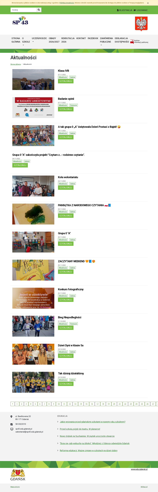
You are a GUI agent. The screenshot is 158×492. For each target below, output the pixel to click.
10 (59, 404)
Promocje (73, 105)
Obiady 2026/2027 (54, 40)
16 (92, 404)
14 (81, 404)
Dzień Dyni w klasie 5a (70, 345)
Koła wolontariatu (68, 177)
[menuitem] (26, 42)
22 (125, 404)
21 (120, 404)
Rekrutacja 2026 (67, 40)
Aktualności (63, 77)
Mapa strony (15, 487)
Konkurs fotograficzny (70, 289)
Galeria (72, 77)
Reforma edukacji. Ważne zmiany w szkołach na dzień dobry (88, 450)
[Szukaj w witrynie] (38, 9)
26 (147, 404)
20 (114, 404)
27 (153, 404)
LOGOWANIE (142, 10)
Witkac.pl (144, 487)
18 (103, 404)
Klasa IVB (63, 70)
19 (109, 404)
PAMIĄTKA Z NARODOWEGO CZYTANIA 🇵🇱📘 (84, 205)
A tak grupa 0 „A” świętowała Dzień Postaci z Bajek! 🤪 (89, 126)
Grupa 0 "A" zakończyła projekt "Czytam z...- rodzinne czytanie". (48, 154)
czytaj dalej (66, 81)
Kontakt (81, 38)
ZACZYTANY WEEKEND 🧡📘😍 (76, 261)
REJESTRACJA (126, 10)
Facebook (93, 38)
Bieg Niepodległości (69, 317)
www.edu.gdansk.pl (139, 469)
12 (70, 404)
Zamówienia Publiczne (106, 40)
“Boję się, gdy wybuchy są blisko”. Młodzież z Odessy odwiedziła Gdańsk (94, 443)
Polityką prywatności (67, 3)
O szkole (26, 40)
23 (131, 404)
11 (64, 404)
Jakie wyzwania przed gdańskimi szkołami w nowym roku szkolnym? (92, 422)
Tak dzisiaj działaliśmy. (71, 373)
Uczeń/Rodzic (39, 38)
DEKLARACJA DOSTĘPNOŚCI (122, 40)
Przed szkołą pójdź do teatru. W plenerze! (80, 429)
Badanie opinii (66, 98)
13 (75, 404)
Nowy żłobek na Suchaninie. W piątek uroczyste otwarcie (87, 436)
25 (142, 404)
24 (136, 404)
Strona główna (15, 40)
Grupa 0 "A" (64, 233)
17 (98, 404)
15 (86, 404)
